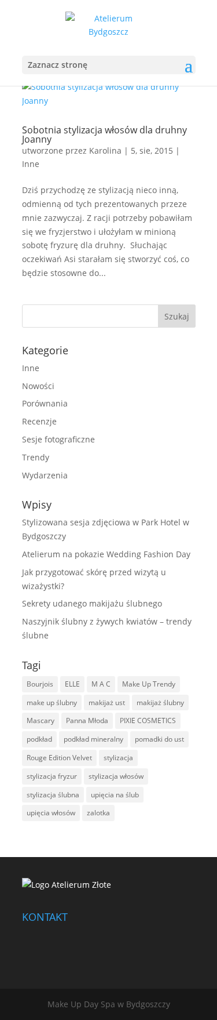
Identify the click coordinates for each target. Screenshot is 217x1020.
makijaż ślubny (160, 702)
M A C (101, 684)
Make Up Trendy (148, 684)
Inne (30, 163)
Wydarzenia (45, 475)
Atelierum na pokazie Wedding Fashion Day (106, 554)
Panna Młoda (87, 720)
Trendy (35, 457)
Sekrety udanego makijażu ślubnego (92, 603)
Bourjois (40, 684)
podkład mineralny (93, 739)
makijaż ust (107, 702)
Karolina (105, 150)
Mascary (40, 720)
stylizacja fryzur (52, 776)
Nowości (38, 385)
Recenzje (39, 421)
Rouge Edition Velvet (59, 758)
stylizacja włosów (116, 776)
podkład (39, 739)
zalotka (98, 813)
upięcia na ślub (115, 795)
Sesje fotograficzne (58, 439)
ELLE (72, 684)
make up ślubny (52, 702)
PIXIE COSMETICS (148, 720)
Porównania (45, 403)
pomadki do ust (159, 739)
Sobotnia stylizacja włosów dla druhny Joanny (104, 135)
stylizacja (118, 758)
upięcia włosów (51, 813)
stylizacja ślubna (53, 795)
